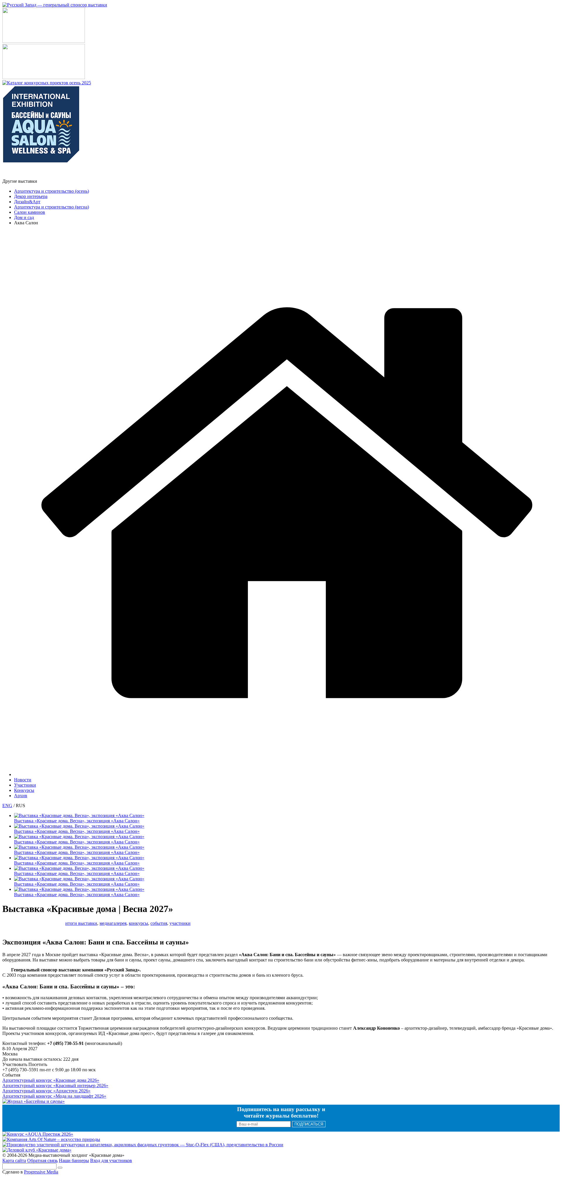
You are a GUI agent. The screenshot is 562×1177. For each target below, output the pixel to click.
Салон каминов (29, 212)
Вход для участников (111, 1160)
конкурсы (138, 923)
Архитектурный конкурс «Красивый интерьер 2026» (55, 1085)
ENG (7, 805)
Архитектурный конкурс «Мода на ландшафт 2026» (54, 1096)
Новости (22, 779)
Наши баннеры (74, 1160)
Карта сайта (14, 1160)
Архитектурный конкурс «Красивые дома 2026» (50, 1080)
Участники (25, 785)
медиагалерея (113, 923)
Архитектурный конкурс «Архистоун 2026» (46, 1090)
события (158, 923)
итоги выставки (81, 923)
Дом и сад (24, 217)
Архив (20, 795)
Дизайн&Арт (27, 201)
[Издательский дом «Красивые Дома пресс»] (21, 175)
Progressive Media (41, 1171)
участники (180, 923)
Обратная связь (42, 1160)
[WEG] (287, 774)
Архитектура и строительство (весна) (51, 206)
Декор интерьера (30, 196)
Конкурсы (24, 790)
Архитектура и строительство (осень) (51, 191)
